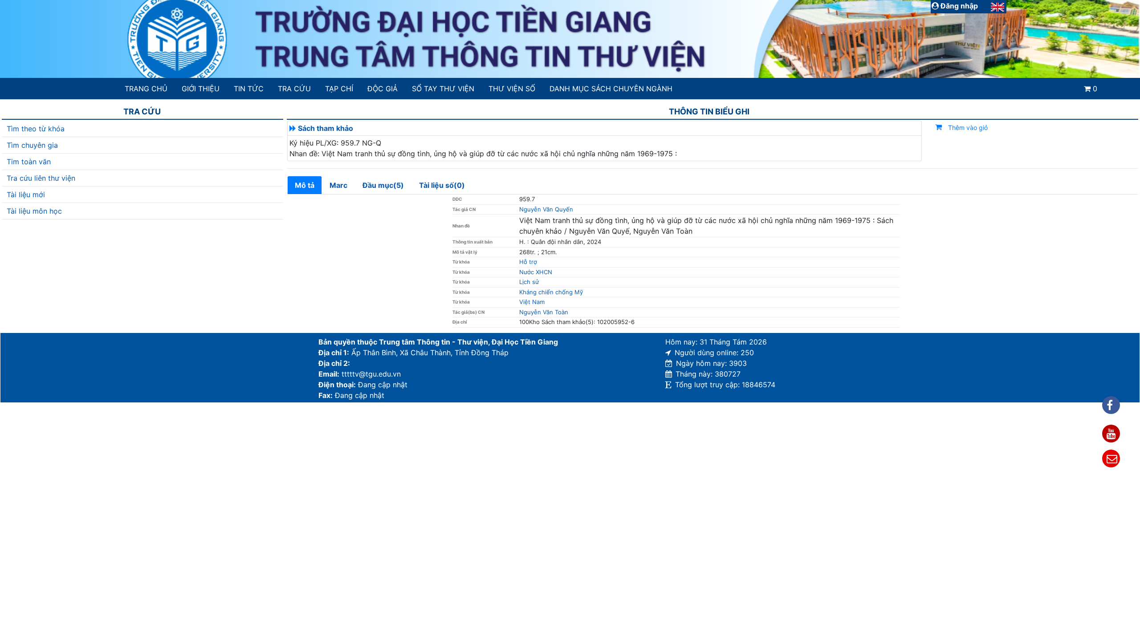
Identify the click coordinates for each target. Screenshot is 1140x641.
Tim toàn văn (29, 161)
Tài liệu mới (26, 194)
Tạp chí (339, 88)
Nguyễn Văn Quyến (546, 209)
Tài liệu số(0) (442, 185)
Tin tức (249, 88)
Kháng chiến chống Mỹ (551, 292)
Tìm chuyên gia (32, 145)
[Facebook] (1111, 405)
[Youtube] (1111, 433)
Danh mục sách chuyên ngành (611, 88)
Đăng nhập (958, 5)
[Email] (1111, 458)
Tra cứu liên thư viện (41, 178)
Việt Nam (532, 301)
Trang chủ (146, 88)
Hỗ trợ (528, 261)
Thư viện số (512, 88)
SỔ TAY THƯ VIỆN (443, 88)
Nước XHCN (535, 272)
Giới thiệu (201, 88)
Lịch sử (529, 281)
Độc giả (382, 88)
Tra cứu (294, 88)
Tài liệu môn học (34, 211)
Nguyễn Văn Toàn (543, 312)
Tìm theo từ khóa (36, 128)
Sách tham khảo (325, 128)
